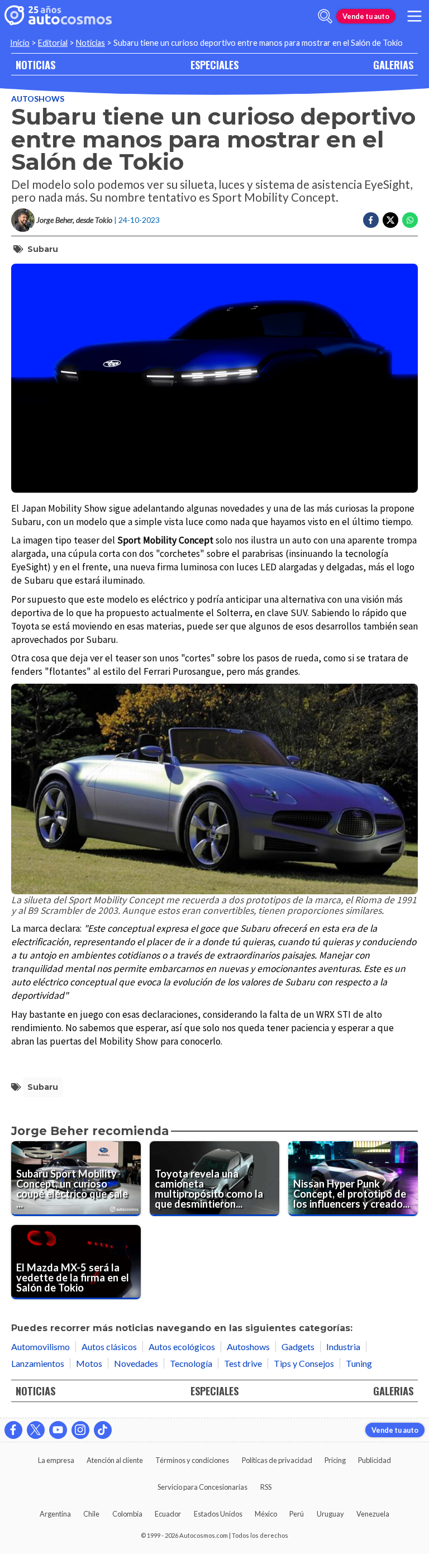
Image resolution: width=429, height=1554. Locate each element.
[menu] (414, 16)
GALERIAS (393, 64)
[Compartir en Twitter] (390, 220)
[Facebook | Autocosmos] (13, 1430)
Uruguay (330, 1513)
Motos (89, 1363)
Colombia (127, 1513)
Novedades (136, 1363)
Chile (91, 1513)
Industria (343, 1346)
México (266, 1513)
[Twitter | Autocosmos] (36, 1430)
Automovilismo (40, 1346)
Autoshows (37, 98)
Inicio (20, 42)
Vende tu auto (365, 16)
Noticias (90, 42)
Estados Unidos (218, 1513)
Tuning (359, 1363)
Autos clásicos (109, 1346)
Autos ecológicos (182, 1346)
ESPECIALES (214, 64)
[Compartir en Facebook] (371, 220)
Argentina (55, 1513)
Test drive (243, 1363)
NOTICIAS (35, 64)
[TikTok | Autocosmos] (103, 1430)
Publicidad (374, 1460)
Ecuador (168, 1513)
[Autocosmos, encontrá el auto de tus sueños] (58, 16)
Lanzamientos (37, 1363)
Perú (296, 1513)
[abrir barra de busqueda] (325, 16)
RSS (265, 1487)
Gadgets (298, 1346)
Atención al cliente (115, 1460)
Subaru (42, 249)
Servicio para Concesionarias (202, 1487)
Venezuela (372, 1513)
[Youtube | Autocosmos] (58, 1430)
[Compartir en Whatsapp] (410, 220)
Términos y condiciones (192, 1460)
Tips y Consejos (304, 1363)
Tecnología (191, 1363)
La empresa (56, 1460)
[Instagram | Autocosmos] (80, 1430)
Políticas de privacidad (277, 1460)
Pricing (335, 1460)
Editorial (53, 42)
